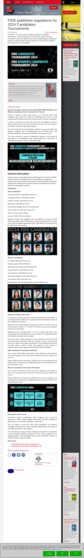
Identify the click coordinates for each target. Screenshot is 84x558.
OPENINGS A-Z (28, 2)
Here (56, 547)
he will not (35, 221)
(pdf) (37, 444)
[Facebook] (14, 454)
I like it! (47, 32)
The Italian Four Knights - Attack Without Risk (71, 521)
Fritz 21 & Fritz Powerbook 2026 (70, 458)
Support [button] (40, 2)
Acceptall (75, 553)
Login (72, 2)
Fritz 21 (12, 84)
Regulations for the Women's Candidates (25, 446)
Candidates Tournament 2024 (20, 450)
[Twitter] (18, 454)
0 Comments (53, 32)
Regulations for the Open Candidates (24, 444)
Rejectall (62, 553)
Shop (9, 2)
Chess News (23, 12)
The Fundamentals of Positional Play (70, 489)
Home (17, 2)
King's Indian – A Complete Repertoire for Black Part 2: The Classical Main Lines (71, 54)
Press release (19, 470)
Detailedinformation (49, 553)
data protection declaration (55, 549)
